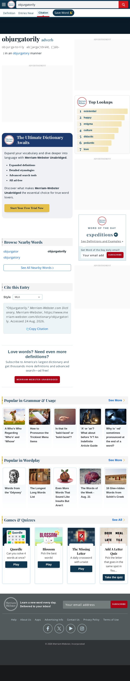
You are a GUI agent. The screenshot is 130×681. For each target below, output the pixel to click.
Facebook (47, 628)
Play (16, 564)
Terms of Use (111, 619)
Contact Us (73, 619)
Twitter (59, 628)
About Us (26, 619)
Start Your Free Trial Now (26, 208)
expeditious (100, 234)
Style (7, 297)
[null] (116, 235)
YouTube (70, 628)
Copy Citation (38, 329)
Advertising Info (54, 619)
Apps (38, 619)
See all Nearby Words (36, 268)
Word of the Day (102, 228)
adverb (47, 39)
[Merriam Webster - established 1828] (11, 4)
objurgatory (21, 53)
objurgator (11, 251)
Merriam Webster (10, 604)
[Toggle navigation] (4, 4)
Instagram (82, 628)
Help (14, 619)
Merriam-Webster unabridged (37, 379)
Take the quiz (114, 577)
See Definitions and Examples (101, 241)
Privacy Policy (91, 619)
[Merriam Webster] (102, 220)
